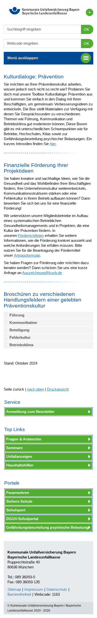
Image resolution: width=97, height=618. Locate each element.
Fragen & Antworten (23, 439)
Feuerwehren (17, 493)
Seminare (14, 448)
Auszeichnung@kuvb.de (42, 273)
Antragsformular (27, 255)
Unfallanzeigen (19, 456)
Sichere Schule (19, 501)
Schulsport (15, 510)
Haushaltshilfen (19, 465)
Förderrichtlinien (31, 235)
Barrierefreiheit (19, 594)
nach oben (35, 389)
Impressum (33, 589)
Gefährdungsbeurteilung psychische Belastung (47, 527)
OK (86, 29)
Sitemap (14, 589)
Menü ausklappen (22, 58)
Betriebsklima (21, 345)
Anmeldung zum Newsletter (30, 411)
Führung (16, 315)
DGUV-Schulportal (22, 519)
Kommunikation (23, 322)
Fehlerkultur (20, 337)
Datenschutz (57, 589)
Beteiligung (19, 330)
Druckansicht (58, 389)
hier (52, 144)
